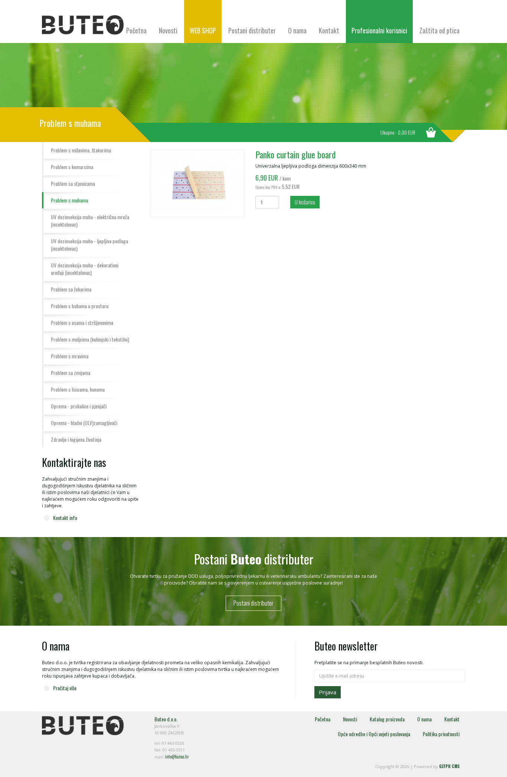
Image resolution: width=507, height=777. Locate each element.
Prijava (327, 692)
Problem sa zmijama (70, 372)
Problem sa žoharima (71, 289)
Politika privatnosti (441, 734)
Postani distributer (252, 30)
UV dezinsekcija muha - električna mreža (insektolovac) (90, 220)
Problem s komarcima (72, 167)
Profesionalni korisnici (379, 30)
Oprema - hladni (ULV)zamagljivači (84, 423)
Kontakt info (65, 517)
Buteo (83, 25)
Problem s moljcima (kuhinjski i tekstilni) (90, 339)
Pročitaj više (64, 688)
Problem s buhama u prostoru (79, 306)
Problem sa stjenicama (73, 183)
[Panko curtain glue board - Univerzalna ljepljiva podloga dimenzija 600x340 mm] (197, 183)
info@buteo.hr (177, 757)
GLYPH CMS (449, 766)
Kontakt (329, 30)
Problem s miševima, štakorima (81, 150)
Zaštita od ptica (439, 30)
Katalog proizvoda (387, 719)
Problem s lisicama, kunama (78, 389)
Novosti (168, 30)
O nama (297, 30)
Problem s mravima (69, 356)
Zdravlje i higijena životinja (76, 439)
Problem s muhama (69, 200)
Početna (136, 30)
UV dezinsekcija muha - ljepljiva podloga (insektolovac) (89, 244)
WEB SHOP (203, 30)
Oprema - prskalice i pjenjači (79, 406)
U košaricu (305, 202)
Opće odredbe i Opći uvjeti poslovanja (374, 734)
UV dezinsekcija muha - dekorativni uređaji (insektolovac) (84, 268)
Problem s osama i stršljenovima (82, 322)
